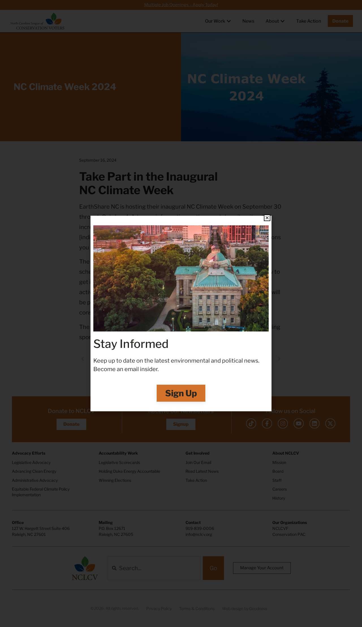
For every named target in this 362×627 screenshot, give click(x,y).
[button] (267, 218)
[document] (181, 313)
